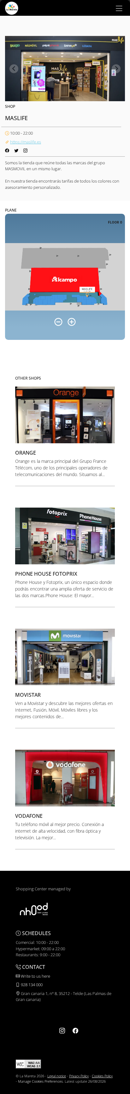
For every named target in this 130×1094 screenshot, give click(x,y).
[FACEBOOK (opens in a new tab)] (75, 1030)
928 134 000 (31, 984)
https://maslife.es (25, 142)
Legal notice (56, 1076)
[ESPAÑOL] (11, 7)
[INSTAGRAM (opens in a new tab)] (62, 1030)
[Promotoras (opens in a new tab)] (34, 909)
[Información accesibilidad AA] (28, 1063)
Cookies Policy (102, 1076)
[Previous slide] (13, 68)
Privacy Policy (79, 1076)
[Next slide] (116, 68)
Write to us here (35, 976)
